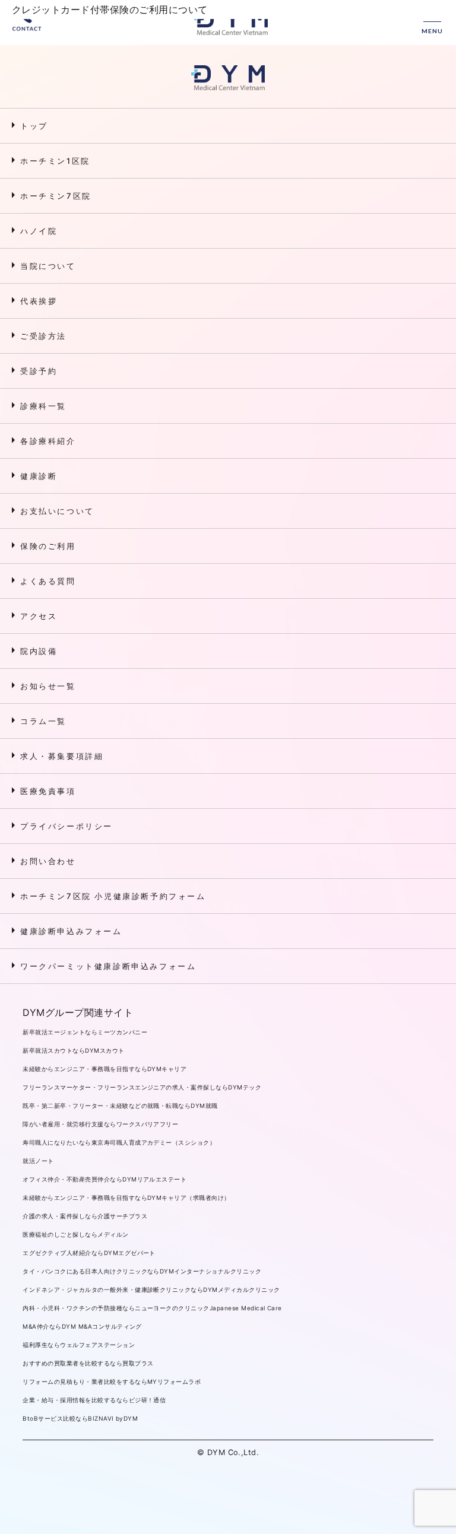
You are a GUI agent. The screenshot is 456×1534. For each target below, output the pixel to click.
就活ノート (38, 1160)
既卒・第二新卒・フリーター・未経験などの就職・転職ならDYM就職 (120, 1105)
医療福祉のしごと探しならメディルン (75, 1234)
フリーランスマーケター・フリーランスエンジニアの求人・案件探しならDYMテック (142, 1087)
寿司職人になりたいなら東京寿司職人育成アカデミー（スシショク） (119, 1142)
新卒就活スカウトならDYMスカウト (73, 1050)
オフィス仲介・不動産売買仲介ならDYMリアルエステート (104, 1179)
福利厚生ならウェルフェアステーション (79, 1344)
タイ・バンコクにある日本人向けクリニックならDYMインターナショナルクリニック (142, 1271)
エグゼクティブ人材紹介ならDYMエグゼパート (89, 1252)
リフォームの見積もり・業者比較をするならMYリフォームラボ (112, 1381)
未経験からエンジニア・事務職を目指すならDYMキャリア (104, 1068)
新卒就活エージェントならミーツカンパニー (85, 1032)
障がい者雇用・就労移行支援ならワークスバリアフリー (100, 1124)
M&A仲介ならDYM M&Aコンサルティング (82, 1326)
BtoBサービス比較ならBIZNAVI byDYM (80, 1418)
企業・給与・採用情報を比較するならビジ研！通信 (94, 1399)
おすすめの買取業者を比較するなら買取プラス (88, 1363)
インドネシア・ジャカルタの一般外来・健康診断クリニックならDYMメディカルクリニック (151, 1289)
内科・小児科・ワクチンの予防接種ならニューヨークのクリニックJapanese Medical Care (152, 1307)
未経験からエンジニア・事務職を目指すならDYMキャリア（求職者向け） (126, 1197)
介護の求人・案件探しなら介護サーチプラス (85, 1215)
